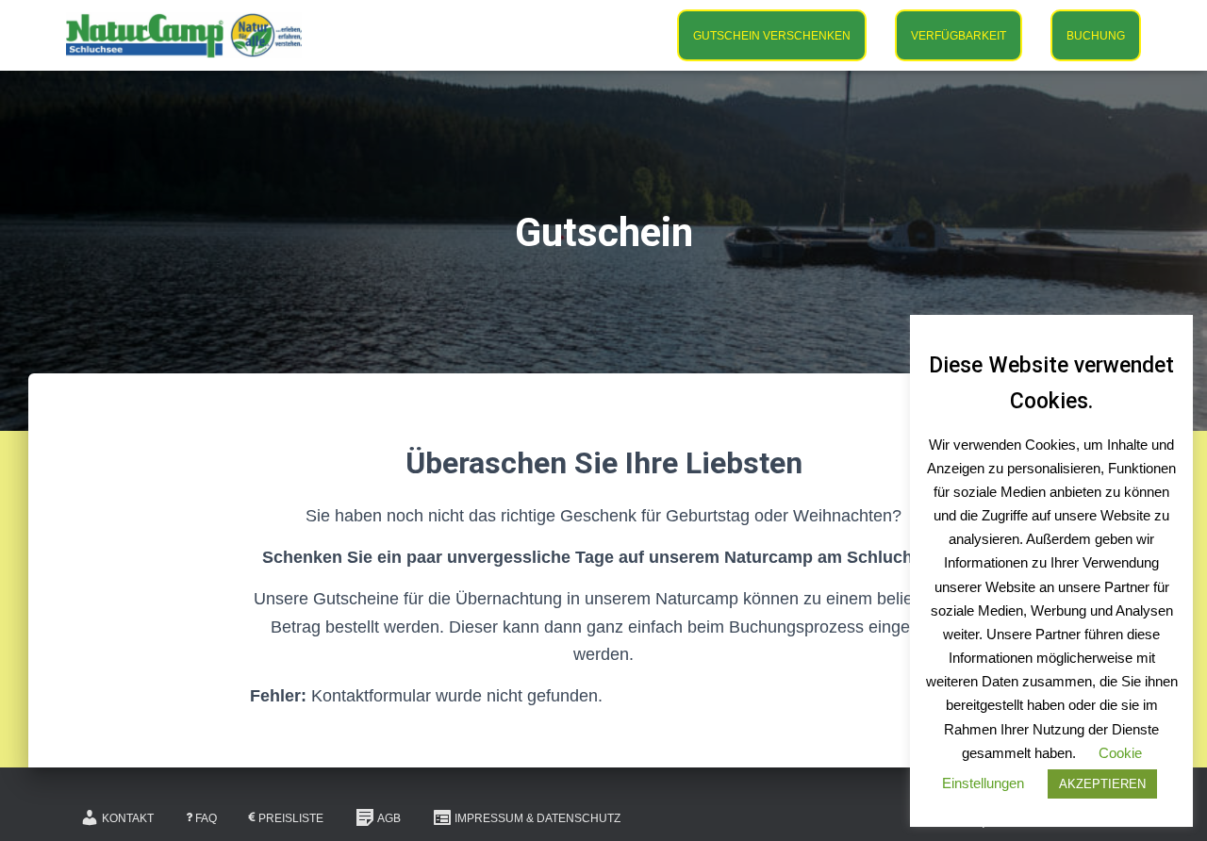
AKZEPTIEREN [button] (1102, 784)
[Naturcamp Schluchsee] (184, 35)
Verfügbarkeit (958, 35)
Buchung (1095, 35)
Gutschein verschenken (772, 35)
